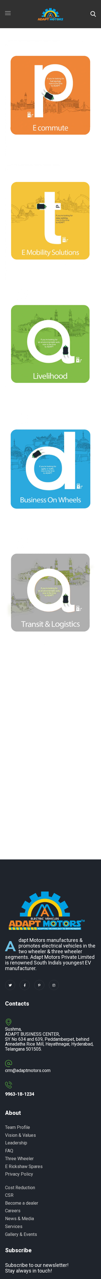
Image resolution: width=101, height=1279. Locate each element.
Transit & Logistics (41, 627)
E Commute (33, 141)
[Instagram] (54, 985)
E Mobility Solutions (42, 254)
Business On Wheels (43, 503)
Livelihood (31, 389)
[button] (93, 14)
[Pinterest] (39, 985)
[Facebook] (25, 985)
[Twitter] (10, 985)
